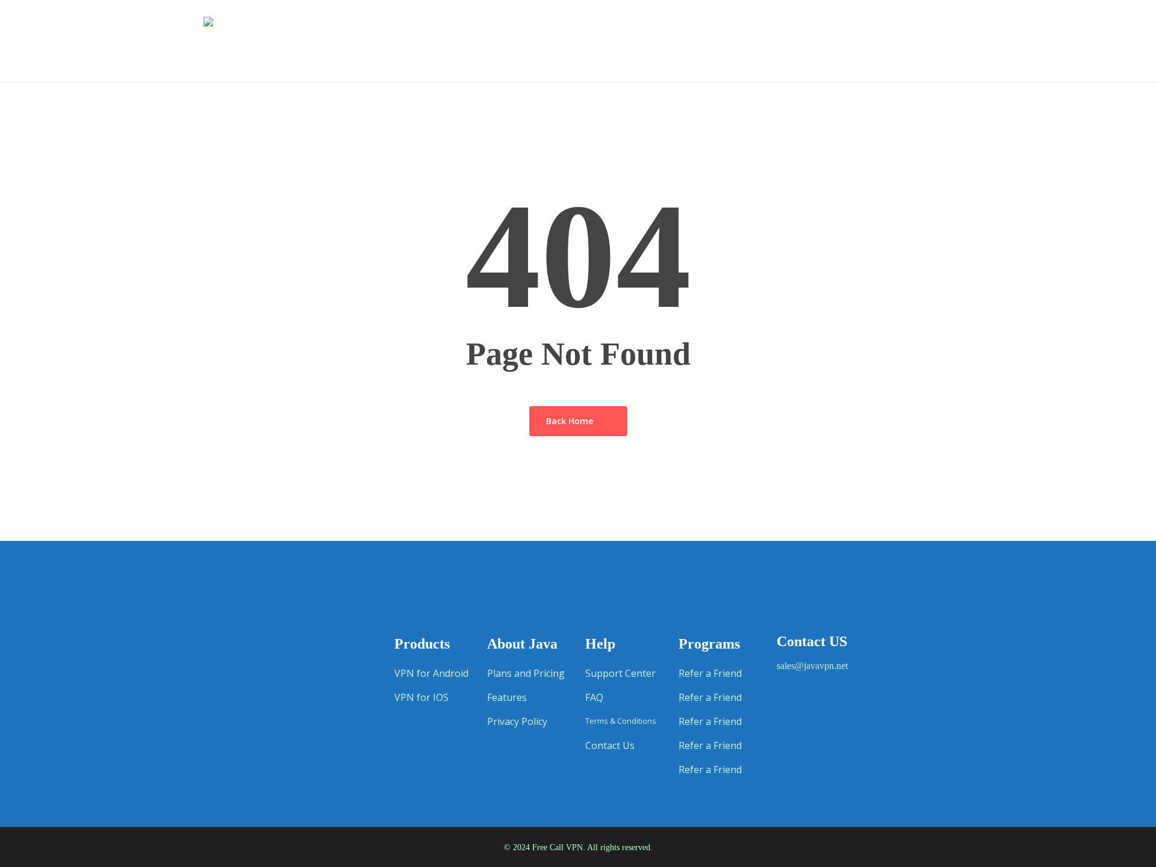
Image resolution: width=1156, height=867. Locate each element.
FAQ (594, 697)
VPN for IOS (421, 697)
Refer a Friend (710, 673)
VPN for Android (431, 673)
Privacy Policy (517, 721)
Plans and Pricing (526, 673)
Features (507, 697)
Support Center (620, 673)
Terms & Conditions (620, 721)
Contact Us (610, 745)
